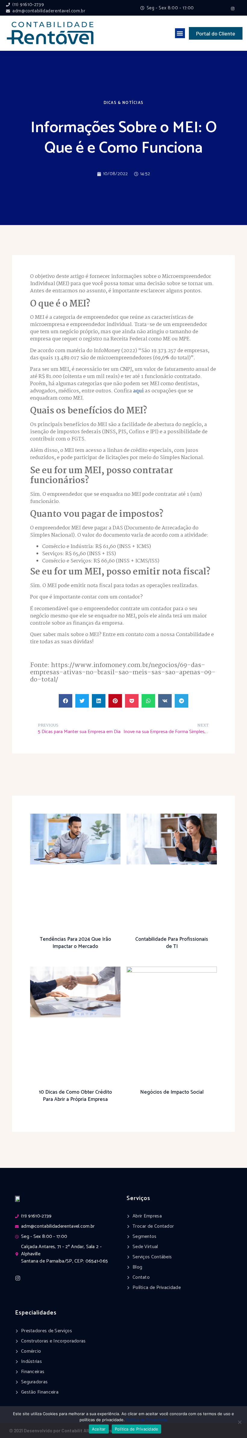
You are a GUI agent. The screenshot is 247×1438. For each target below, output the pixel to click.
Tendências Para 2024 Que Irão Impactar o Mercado (75, 943)
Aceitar (99, 1429)
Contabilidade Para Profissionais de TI (171, 943)
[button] (180, 33)
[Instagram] (232, 9)
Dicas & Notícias (124, 103)
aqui (138, 391)
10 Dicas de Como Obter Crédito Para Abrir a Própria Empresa (75, 1096)
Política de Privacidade (147, 1419)
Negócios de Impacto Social (172, 1092)
